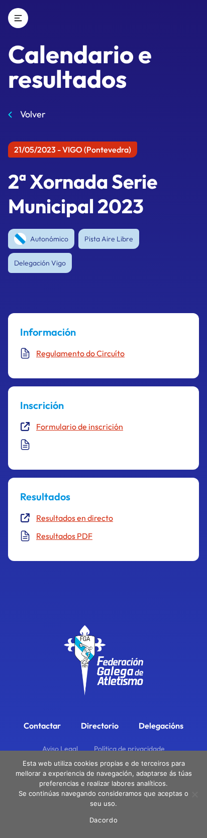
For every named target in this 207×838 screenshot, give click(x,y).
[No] (194, 794)
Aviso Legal (60, 748)
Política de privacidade (129, 748)
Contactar (42, 726)
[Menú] (18, 18)
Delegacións (161, 726)
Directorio (100, 726)
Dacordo (103, 820)
